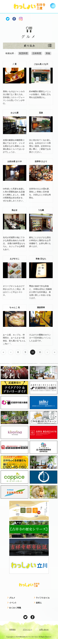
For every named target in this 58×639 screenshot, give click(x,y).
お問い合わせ (44, 629)
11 (40, 352)
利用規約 (12, 629)
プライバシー (27, 629)
